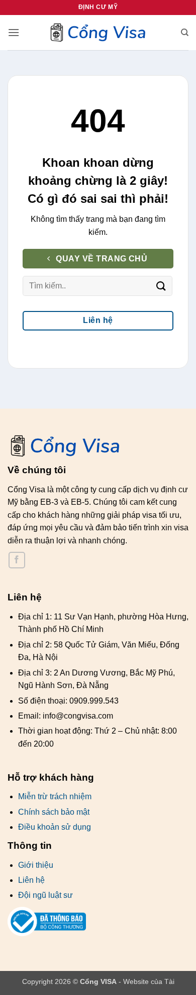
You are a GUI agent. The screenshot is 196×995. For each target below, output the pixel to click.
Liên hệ (31, 880)
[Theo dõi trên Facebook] (17, 560)
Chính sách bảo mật (53, 812)
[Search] (184, 32)
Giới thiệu (35, 865)
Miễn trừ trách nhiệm (54, 796)
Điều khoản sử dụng (54, 827)
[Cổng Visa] (98, 33)
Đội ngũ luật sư (45, 895)
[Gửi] (161, 286)
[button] (14, 32)
